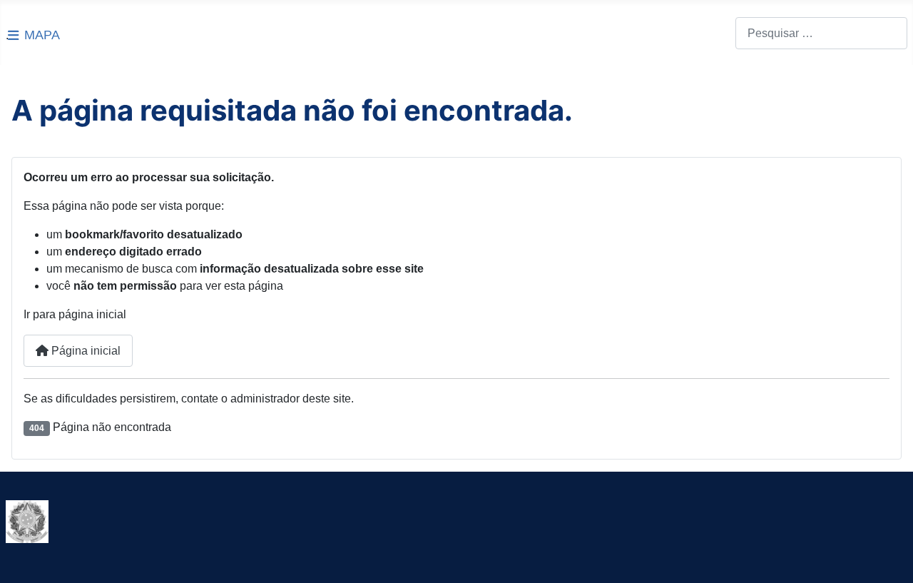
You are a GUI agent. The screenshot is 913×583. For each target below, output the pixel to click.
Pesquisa (711, 33)
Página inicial (85, 351)
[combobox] (821, 33)
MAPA (42, 35)
